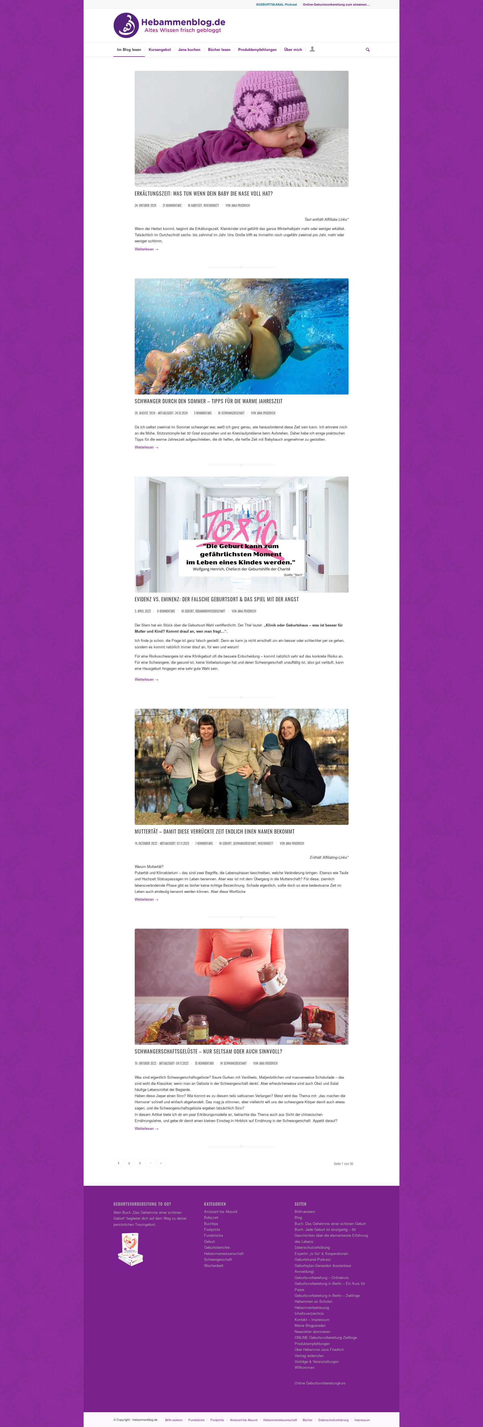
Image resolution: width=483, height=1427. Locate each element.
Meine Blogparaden (310, 1325)
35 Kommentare (204, 1063)
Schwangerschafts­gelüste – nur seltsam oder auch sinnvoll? (209, 1051)
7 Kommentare (204, 843)
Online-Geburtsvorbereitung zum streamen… (336, 4)
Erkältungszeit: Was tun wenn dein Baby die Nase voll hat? (204, 193)
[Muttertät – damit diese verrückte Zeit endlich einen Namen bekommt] (242, 767)
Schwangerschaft (233, 413)
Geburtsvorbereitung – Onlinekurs (322, 1277)
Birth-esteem (305, 1211)
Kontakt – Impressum (312, 1319)
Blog (298, 1217)
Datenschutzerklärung (312, 1247)
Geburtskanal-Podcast (313, 1259)
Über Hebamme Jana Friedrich (319, 1349)
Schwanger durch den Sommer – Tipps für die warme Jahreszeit (209, 401)
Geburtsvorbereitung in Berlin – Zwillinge (327, 1295)
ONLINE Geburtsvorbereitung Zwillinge (326, 1337)
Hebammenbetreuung (312, 1307)
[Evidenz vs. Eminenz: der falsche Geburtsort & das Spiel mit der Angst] (242, 535)
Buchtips (211, 1223)
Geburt (189, 611)
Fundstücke (213, 1235)
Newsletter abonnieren (312, 1331)
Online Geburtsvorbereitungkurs (320, 1383)
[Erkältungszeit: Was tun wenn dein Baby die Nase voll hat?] (242, 129)
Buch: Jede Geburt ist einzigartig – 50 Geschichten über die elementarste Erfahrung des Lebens (331, 1235)
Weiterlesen (146, 249)
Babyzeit (196, 205)
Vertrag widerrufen (309, 1355)
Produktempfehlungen (312, 1343)
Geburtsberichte (217, 1247)
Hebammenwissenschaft (210, 611)
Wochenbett (211, 205)
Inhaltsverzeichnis (309, 1313)
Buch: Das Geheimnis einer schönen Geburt (330, 1223)
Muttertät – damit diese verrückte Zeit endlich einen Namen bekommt (215, 831)
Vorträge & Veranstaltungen (317, 1361)
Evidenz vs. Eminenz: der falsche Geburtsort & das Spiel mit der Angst (217, 599)
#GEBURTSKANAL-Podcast (276, 4)
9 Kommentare (166, 611)
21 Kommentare (172, 205)
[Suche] (366, 50)
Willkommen (304, 1367)
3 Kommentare (203, 413)
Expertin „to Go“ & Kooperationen (321, 1253)
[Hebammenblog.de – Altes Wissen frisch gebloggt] (169, 25)
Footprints (212, 1229)
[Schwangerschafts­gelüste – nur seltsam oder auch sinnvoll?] (242, 987)
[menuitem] (277, 4)
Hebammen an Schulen (313, 1301)
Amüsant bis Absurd (220, 1211)
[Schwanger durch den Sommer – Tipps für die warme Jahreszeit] (242, 336)
